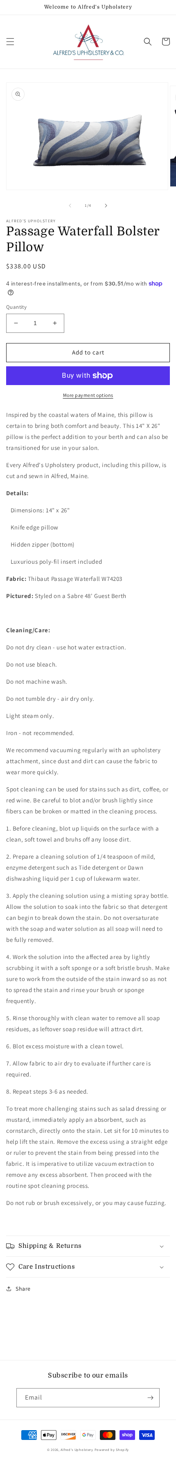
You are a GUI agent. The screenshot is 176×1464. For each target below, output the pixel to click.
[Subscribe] (150, 1397)
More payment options (88, 395)
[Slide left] (70, 206)
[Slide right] (106, 206)
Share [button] (23, 1288)
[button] (10, 42)
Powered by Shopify (112, 1449)
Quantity (16, 306)
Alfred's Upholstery (77, 1449)
